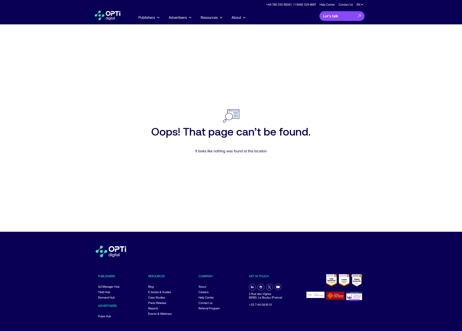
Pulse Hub (104, 316)
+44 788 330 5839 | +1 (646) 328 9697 (291, 4)
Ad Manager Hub (108, 286)
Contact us (206, 303)
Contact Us (346, 4)
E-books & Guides (159, 292)
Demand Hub (106, 297)
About (202, 286)
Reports (153, 308)
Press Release (157, 303)
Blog (151, 286)
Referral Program (209, 308)
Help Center (327, 4)
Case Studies (156, 297)
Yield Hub (104, 292)
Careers (204, 292)
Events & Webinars (160, 313)
